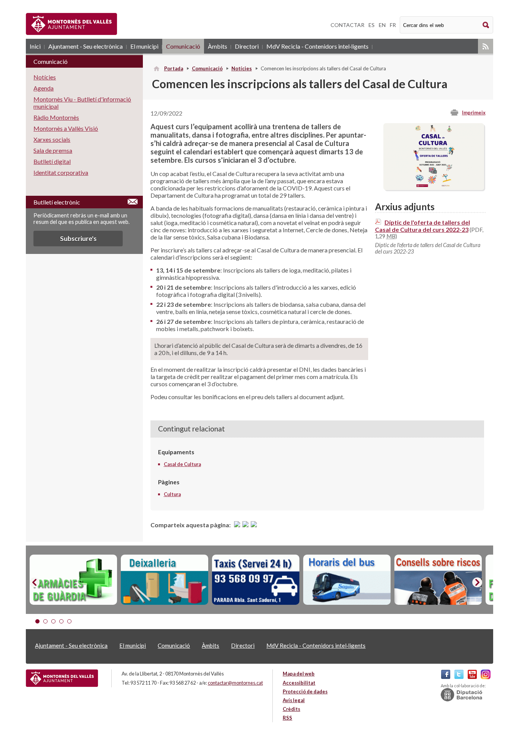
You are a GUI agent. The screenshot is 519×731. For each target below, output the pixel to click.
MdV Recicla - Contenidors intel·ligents (317, 46)
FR (393, 25)
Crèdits (291, 709)
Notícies (241, 68)
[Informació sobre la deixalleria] (164, 580)
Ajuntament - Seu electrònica (85, 46)
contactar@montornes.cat (235, 683)
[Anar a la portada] (62, 678)
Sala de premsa (52, 150)
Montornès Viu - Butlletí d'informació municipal (82, 102)
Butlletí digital (52, 161)
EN (382, 25)
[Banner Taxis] (255, 580)
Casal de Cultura (182, 464)
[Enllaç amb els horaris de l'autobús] (347, 580)
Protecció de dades (305, 691)
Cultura (172, 494)
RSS (485, 46)
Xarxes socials (51, 139)
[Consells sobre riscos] (438, 580)
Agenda (43, 88)
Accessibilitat (299, 683)
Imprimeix (474, 112)
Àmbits (217, 46)
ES (372, 25)
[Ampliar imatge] (433, 187)
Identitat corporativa (60, 172)
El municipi (144, 46)
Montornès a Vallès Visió (65, 128)
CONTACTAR (347, 25)
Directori (247, 46)
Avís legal (294, 700)
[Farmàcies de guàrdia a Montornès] (73, 580)
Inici (35, 46)
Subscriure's (78, 239)
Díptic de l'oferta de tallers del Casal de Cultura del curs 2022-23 (422, 226)
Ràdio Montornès (56, 117)
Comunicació (183, 46)
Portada (173, 68)
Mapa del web (299, 674)
